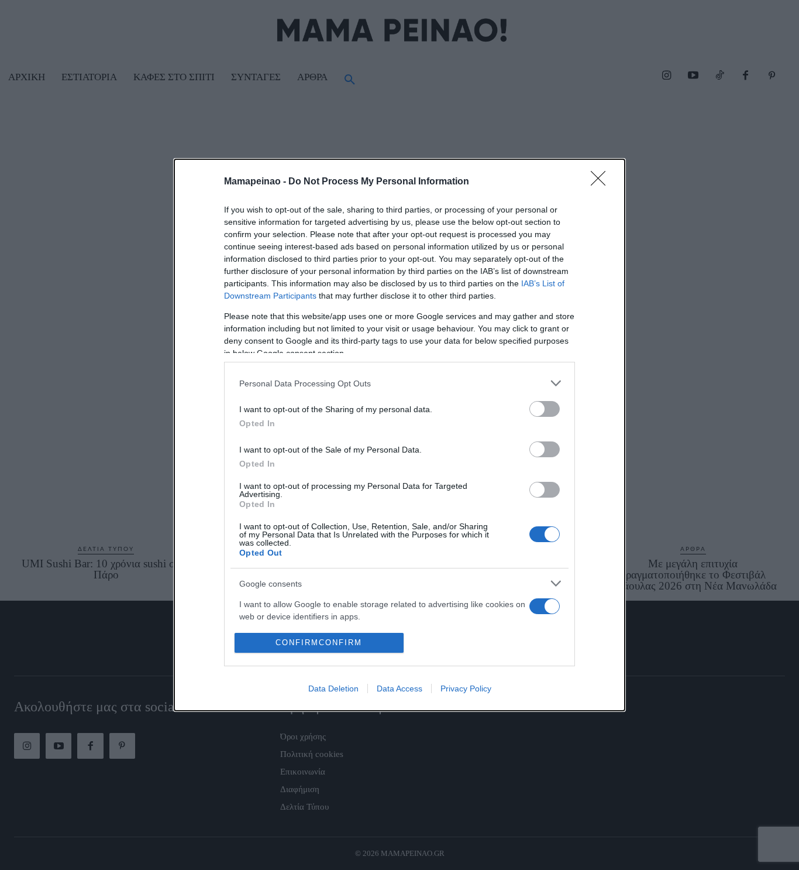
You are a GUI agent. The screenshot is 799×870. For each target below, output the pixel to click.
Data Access (399, 688)
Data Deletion (333, 688)
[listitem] (399, 383)
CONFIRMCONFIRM (318, 642)
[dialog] (399, 435)
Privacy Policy (465, 688)
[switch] (544, 409)
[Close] (602, 182)
